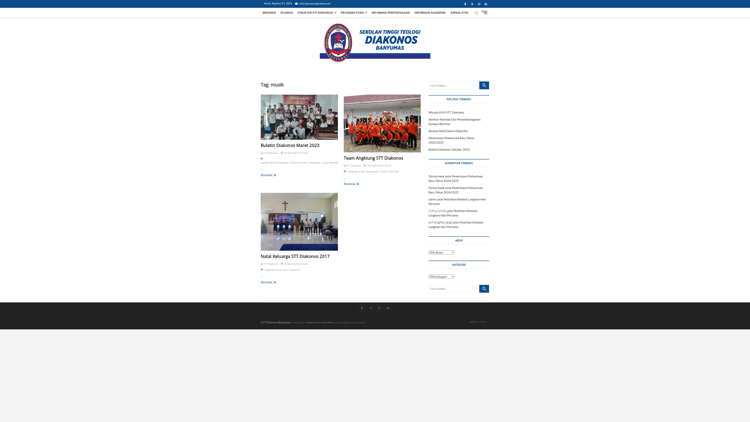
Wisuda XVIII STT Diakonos (446, 112)
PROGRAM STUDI (352, 12)
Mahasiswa (315, 162)
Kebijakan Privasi (478, 321)
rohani (383, 171)
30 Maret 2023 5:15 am (295, 152)
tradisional (393, 171)
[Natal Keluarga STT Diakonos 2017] (299, 222)
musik (325, 162)
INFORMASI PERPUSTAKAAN (391, 12)
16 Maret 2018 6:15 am (295, 263)
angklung (352, 171)
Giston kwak (437, 176)
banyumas (283, 162)
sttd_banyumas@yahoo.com (314, 3)
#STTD (273, 162)
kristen (304, 162)
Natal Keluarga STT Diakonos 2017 (295, 256)
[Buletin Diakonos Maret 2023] (299, 117)
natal (285, 269)
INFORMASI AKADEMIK (430, 12)
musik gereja (372, 171)
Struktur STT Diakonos (315, 12)
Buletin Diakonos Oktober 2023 (449, 149)
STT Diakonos (270, 152)
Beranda (269, 12)
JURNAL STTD (459, 12)
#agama (265, 162)
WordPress (328, 322)
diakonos (295, 162)
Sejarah (286, 12)
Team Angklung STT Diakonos (373, 158)
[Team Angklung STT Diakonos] (382, 123)
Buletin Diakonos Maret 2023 (290, 145)
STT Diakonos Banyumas (276, 322)
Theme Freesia (313, 322)
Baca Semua (271, 175)
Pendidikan (335, 162)
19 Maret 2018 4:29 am (378, 165)
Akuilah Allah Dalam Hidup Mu (448, 131)
